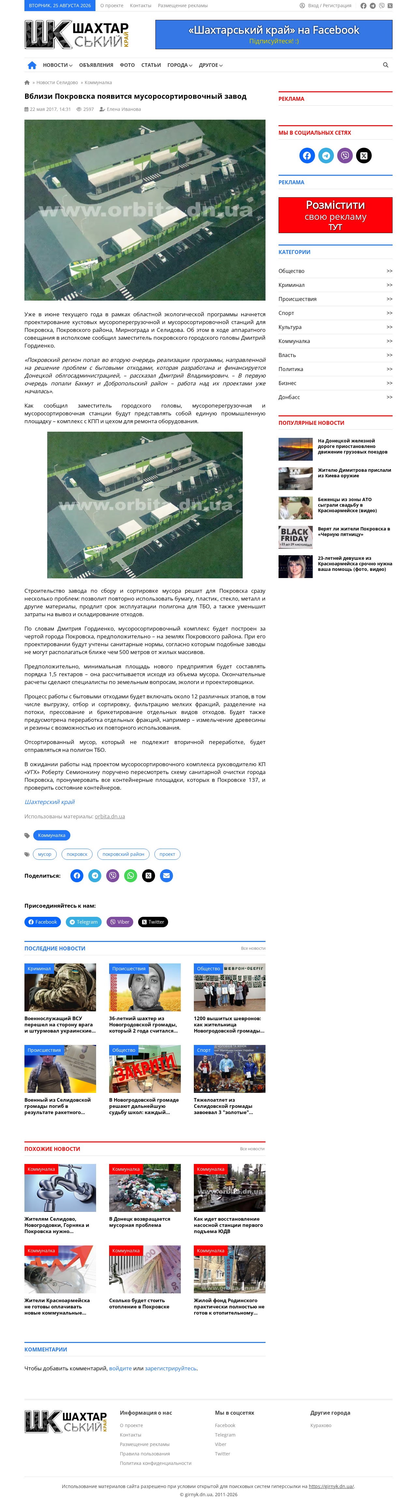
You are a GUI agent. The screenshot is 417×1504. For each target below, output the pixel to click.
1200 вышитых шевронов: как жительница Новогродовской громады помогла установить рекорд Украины (227, 1024)
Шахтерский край (49, 802)
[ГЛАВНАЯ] (32, 65)
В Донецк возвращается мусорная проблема (139, 1222)
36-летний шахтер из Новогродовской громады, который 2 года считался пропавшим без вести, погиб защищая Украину (143, 1024)
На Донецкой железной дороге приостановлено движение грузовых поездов (353, 446)
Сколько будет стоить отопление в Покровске (139, 1303)
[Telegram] (94, 875)
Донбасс (336, 397)
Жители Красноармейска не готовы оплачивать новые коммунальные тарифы (57, 1306)
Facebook (225, 1425)
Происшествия (129, 968)
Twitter (222, 1454)
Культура (336, 327)
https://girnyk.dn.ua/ (331, 1486)
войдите (120, 1368)
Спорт (204, 1050)
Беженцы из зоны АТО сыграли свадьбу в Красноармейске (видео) (347, 505)
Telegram (225, 1435)
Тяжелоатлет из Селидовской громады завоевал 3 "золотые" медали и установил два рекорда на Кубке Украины (229, 1106)
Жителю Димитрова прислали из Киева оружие (354, 472)
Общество (208, 968)
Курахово (320, 1425)
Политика (336, 369)
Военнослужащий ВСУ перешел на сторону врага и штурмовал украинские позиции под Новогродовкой (58, 1024)
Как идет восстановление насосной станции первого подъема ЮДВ (228, 1225)
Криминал (39, 968)
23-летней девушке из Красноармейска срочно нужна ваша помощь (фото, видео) (355, 563)
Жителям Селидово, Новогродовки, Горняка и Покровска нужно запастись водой (56, 1225)
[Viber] (112, 875)
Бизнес (336, 383)
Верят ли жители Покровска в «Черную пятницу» (354, 531)
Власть (336, 355)
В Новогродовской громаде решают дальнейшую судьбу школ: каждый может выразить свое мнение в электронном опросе (144, 1106)
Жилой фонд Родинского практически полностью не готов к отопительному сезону (229, 1306)
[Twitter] (148, 875)
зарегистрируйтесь (170, 1368)
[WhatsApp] (130, 875)
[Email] (166, 875)
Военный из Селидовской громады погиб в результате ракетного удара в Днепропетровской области (59, 1106)
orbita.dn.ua (110, 816)
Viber (220, 1444)
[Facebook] (76, 875)
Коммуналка (51, 835)
